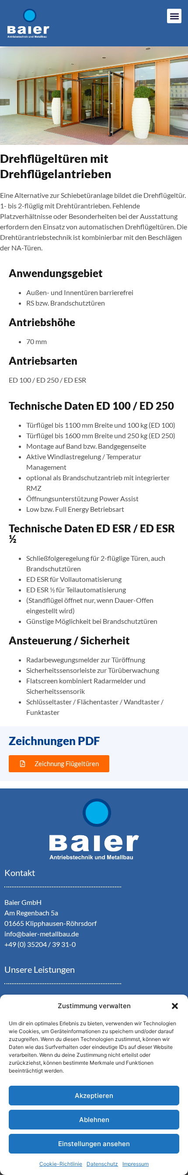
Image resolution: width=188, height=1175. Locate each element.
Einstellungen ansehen (94, 1144)
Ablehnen (94, 1119)
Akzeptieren (94, 1095)
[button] (175, 1006)
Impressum (135, 1164)
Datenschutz (102, 1164)
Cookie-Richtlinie (60, 1164)
